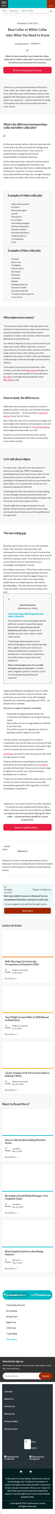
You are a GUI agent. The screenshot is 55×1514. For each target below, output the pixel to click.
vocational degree (41, 427)
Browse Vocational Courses (27, 70)
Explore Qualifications (26, 827)
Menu (4, 5)
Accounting (11, 1310)
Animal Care (11, 1316)
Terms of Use (10, 1429)
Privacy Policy (11, 1421)
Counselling (11, 1333)
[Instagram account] (40, 1458)
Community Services (15, 1305)
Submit (45, 1376)
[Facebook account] (14, 1458)
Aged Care (11, 1322)
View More (11, 1339)
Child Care (11, 1328)
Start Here (27, 910)
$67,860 (7, 376)
